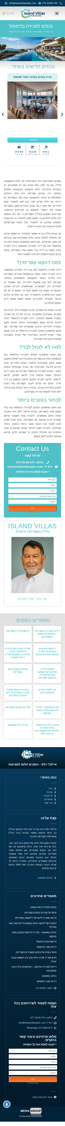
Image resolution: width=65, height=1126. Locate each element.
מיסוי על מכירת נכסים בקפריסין (40, 912)
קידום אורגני (37, 1116)
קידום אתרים (25, 1116)
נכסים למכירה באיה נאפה (43, 907)
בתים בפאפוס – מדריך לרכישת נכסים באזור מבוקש (47, 710)
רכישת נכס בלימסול (46, 941)
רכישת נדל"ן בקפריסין (18, 631)
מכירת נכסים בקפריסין (17, 707)
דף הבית (48, 31)
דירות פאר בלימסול (46, 947)
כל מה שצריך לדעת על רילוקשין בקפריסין (35, 918)
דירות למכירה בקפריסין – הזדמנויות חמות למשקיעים (47, 634)
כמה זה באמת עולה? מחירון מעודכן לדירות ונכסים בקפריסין (17, 692)
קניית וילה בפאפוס (18, 725)
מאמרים (38, 31)
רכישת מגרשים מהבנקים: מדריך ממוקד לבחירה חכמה (47, 651)
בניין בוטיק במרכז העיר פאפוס (32, 77)
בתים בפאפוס (49, 976)
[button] (56, 13)
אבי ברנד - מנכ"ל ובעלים (32, 598)
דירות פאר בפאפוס (46, 981)
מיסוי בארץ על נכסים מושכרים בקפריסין (36, 952)
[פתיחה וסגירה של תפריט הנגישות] (6, 1104)
